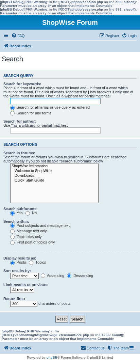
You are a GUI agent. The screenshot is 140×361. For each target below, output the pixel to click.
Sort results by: (17, 271)
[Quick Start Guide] (54, 180)
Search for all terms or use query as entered (53, 107)
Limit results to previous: (26, 285)
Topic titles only (29, 237)
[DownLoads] (54, 175)
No (34, 213)
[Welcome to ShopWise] (54, 171)
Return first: (14, 299)
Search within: (16, 221)
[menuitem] (18, 36)
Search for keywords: (22, 84)
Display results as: (19, 258)
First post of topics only (35, 242)
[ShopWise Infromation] (54, 166)
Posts (21, 262)
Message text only (31, 231)
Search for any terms (34, 113)
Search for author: (19, 121)
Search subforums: (20, 209)
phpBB (52, 357)
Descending (82, 275)
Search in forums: (19, 153)
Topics (40, 262)
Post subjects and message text (43, 225)
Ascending (55, 275)
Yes (19, 213)
